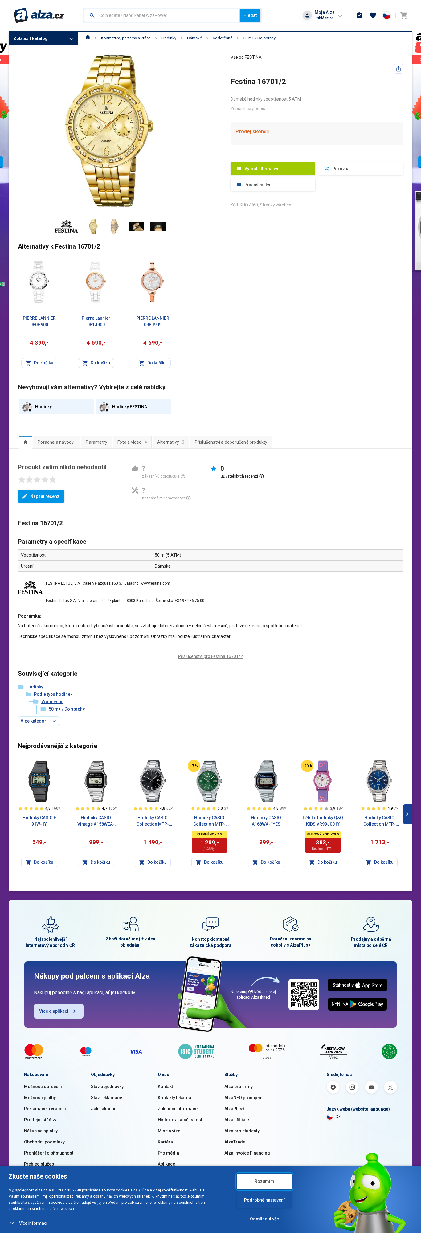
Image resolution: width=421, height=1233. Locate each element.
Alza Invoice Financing (247, 1153)
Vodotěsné (222, 38)
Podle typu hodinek (53, 694)
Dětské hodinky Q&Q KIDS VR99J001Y (323, 821)
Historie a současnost (180, 1119)
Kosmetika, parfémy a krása (126, 38)
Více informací (33, 1223)
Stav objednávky (107, 1086)
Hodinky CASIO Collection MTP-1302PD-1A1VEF (152, 821)
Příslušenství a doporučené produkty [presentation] (231, 442)
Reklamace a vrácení (45, 1108)
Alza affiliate (236, 1119)
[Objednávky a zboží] (359, 15)
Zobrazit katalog (30, 38)
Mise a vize (169, 1130)
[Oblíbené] (373, 15)
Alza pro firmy (238, 1086)
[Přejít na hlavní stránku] (39, 15)
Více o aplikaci (53, 1011)
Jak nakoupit (103, 1108)
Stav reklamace (106, 1097)
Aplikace (166, 1164)
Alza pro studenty (242, 1130)
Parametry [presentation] (96, 442)
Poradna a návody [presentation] (56, 442)
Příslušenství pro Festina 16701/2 (210, 656)
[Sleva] (194, 766)
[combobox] (162, 15)
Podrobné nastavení (264, 1200)
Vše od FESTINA (246, 57)
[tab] (25, 442)
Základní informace (178, 1108)
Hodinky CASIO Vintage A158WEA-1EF (96, 821)
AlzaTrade (234, 1141)
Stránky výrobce (275, 204)
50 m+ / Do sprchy (259, 38)
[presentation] (25, 442)
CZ (338, 1116)
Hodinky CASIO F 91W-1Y (39, 821)
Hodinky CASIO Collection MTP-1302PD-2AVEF (379, 821)
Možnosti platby (40, 1097)
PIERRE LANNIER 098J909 (152, 321)
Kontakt (165, 1086)
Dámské (194, 38)
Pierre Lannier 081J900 (96, 321)
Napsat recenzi (45, 496)
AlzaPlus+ (234, 1108)
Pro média (168, 1153)
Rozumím (264, 1181)
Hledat (250, 15)
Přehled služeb (39, 1164)
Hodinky (168, 38)
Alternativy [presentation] (171, 442)
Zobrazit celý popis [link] (248, 108)
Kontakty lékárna (174, 1097)
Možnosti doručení (43, 1086)
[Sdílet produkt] (398, 69)
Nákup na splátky (41, 1130)
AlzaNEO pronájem (243, 1097)
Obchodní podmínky (44, 1141)
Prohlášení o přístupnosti (49, 1153)
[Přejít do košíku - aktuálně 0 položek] (403, 15)
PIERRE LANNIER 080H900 (39, 321)
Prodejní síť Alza (41, 1119)
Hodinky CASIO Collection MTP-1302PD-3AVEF (209, 821)
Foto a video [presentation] (132, 442)
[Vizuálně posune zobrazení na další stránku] (407, 814)
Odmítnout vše (264, 1218)
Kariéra (165, 1141)
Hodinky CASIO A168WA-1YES (266, 821)
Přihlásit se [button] (324, 18)
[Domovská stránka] (88, 38)
